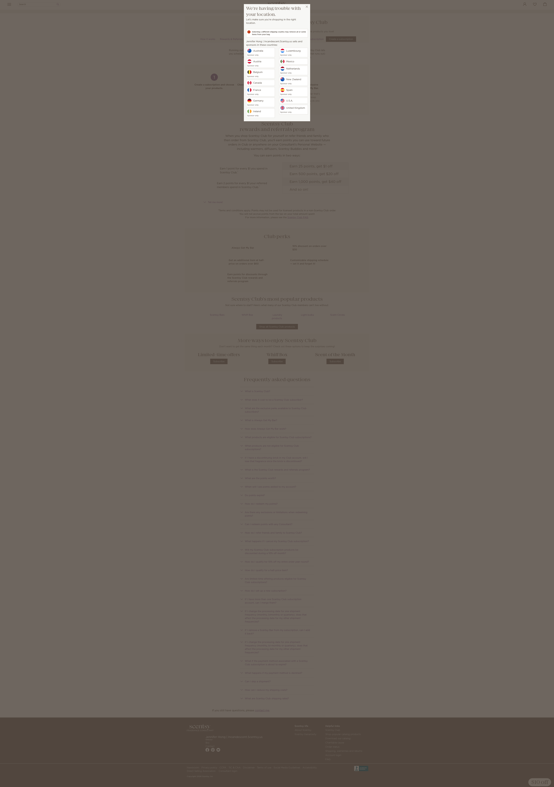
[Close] (307, 7)
